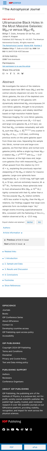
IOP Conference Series (12, 317)
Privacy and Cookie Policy (14, 358)
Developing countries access (15, 328)
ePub (35, 447)
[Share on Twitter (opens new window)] (14, 73)
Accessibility (8, 336)
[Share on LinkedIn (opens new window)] (7, 73)
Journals (6, 310)
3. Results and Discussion (16, 269)
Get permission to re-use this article (16, 66)
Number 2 (38, 45)
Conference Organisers (12, 381)
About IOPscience (10, 321)
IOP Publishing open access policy (18, 332)
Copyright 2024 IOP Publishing (16, 347)
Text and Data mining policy (15, 362)
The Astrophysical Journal (12, 45)
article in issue (18, 240)
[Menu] (4, 2)
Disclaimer (7, 355)
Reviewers (7, 378)
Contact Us (7, 325)
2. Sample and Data (14, 264)
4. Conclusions (11, 275)
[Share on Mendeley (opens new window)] (18, 73)
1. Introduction (11, 258)
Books (5, 313)
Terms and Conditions (12, 351)
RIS (39, 222)
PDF (16, 447)
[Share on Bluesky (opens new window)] (22, 73)
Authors (6, 374)
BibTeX (30, 222)
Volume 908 (28, 45)
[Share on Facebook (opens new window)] (10, 73)
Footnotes (9, 280)
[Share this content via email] (3, 73)
